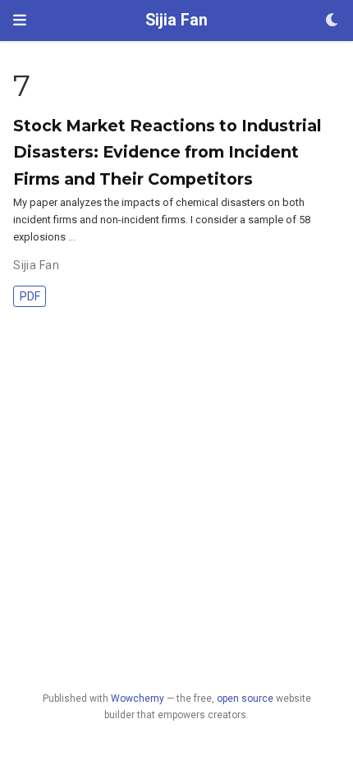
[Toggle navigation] (19, 20)
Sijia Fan (176, 20)
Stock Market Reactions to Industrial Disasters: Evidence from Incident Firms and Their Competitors (167, 152)
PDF (30, 296)
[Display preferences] (332, 20)
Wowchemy (137, 698)
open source (245, 698)
